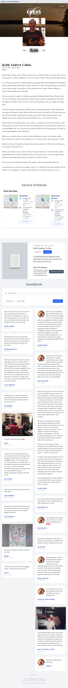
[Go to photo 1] (11, 434)
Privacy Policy (29, 680)
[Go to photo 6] (17, 434)
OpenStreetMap (36, 683)
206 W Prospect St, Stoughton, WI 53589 (27, 216)
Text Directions (25, 221)
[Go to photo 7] (18, 434)
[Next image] (31, 425)
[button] (11, 200)
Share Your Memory (56, 271)
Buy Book (47, 252)
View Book (38, 252)
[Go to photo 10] (21, 434)
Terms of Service (39, 680)
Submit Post (57, 301)
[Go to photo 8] (19, 434)
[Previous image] (4, 425)
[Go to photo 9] (20, 434)
